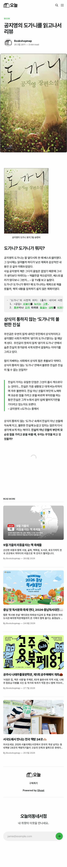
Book (7, 18)
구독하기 (33, 783)
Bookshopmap (23, 41)
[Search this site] (56, 5)
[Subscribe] (59, 836)
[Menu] (62, 5)
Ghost (40, 790)
